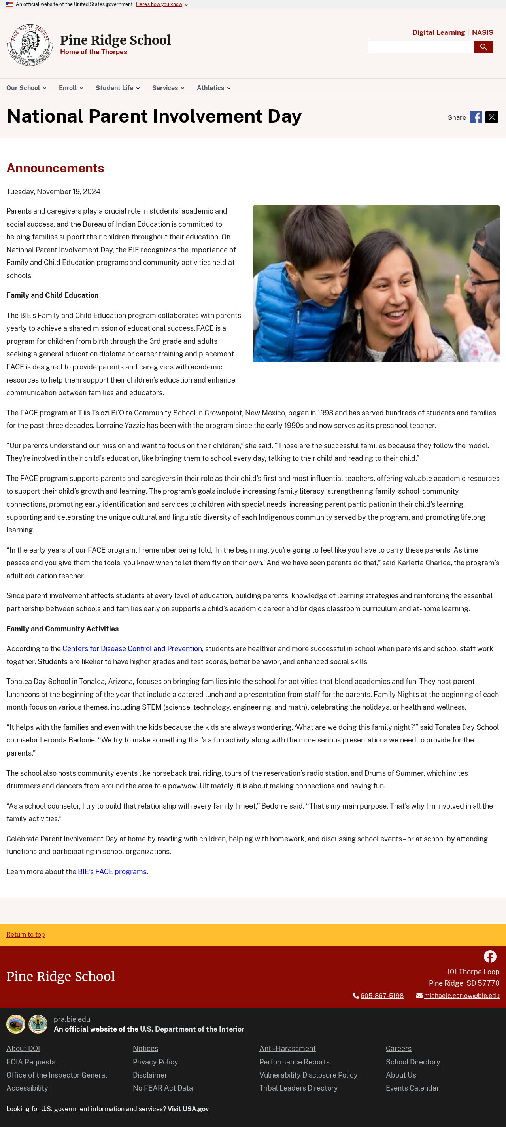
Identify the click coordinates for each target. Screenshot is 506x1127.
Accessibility (27, 1088)
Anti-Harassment (287, 1048)
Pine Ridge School (115, 40)
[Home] (30, 45)
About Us (401, 1075)
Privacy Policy (155, 1062)
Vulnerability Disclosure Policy (308, 1075)
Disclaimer (150, 1075)
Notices (145, 1048)
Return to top (25, 934)
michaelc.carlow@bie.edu (462, 996)
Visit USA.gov (188, 1109)
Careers (399, 1048)
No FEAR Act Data (163, 1088)
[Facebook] (490, 957)
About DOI (23, 1048)
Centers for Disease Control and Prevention (132, 648)
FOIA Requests (30, 1062)
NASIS (482, 32)
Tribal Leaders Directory (298, 1088)
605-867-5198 (382, 996)
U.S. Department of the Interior (192, 1029)
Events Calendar (412, 1088)
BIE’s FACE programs (112, 872)
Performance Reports (294, 1062)
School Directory (413, 1062)
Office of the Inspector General (56, 1075)
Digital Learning (439, 32)
